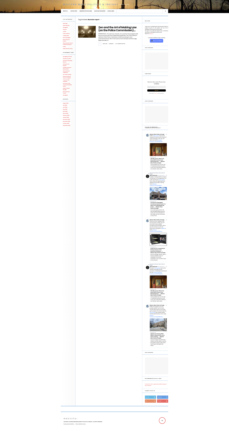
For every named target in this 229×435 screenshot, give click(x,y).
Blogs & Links (111, 11)
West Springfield (66, 37)
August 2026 (65, 103)
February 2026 (66, 115)
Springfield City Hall (67, 56)
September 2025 (66, 125)
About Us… (65, 11)
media (64, 46)
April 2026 (65, 111)
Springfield (65, 27)
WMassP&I (71, 418)
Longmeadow (66, 35)
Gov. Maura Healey (67, 74)
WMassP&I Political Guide (86, 11)
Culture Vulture (66, 33)
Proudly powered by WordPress (69, 423)
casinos (64, 31)
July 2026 (65, 105)
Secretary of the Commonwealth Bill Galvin (67, 85)
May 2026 (65, 109)
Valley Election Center (99, 11)
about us (151, 33)
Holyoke (65, 29)
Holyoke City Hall (67, 58)
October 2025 (66, 123)
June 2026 (65, 107)
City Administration (120, 43)
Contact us (156, 93)
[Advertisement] (156, 61)
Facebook (160, 397)
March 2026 (65, 113)
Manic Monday (66, 25)
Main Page (65, 23)
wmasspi (112, 43)
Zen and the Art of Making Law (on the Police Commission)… (117, 28)
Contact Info (73, 11)
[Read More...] (99, 43)
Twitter (147, 397)
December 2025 (66, 119)
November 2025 (66, 121)
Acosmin (84, 423)
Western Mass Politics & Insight (90, 4)
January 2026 (66, 117)
